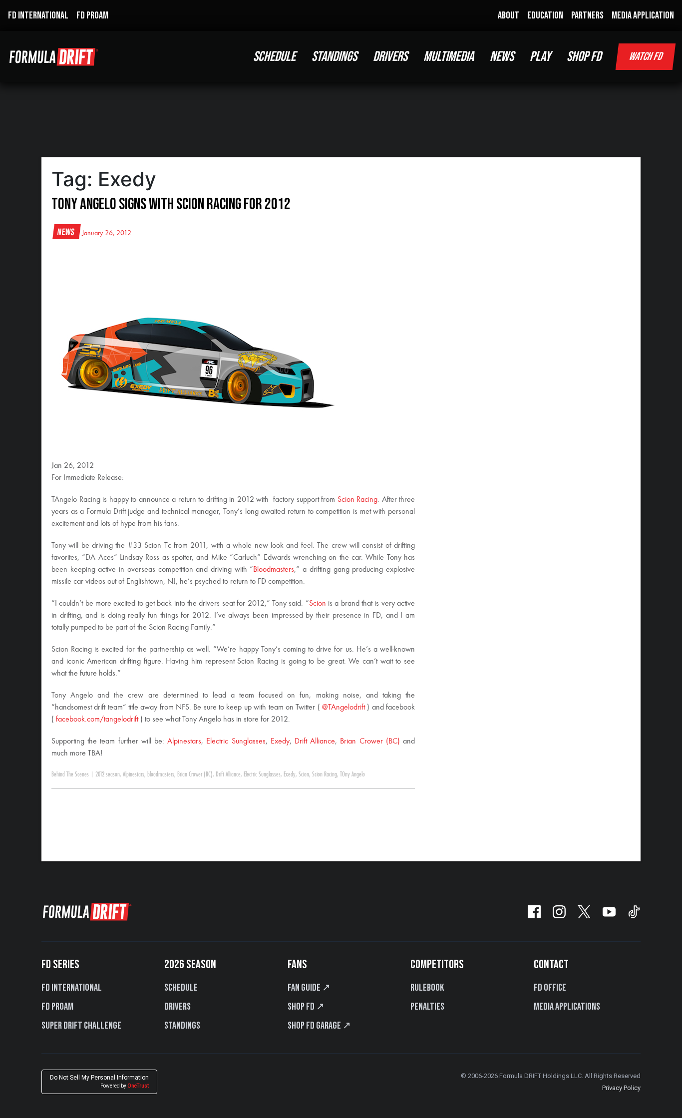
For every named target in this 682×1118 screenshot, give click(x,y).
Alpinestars (184, 741)
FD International (71, 988)
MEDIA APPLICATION (643, 15)
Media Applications (567, 1007)
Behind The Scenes (70, 774)
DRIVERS (390, 56)
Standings (182, 1026)
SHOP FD (584, 56)
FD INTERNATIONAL (38, 15)
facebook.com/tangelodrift (97, 720)
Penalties (427, 1007)
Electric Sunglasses (235, 741)
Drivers (177, 1007)
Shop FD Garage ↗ (319, 1026)
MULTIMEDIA (448, 56)
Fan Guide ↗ (309, 988)
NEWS (502, 56)
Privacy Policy (621, 1088)
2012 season (107, 774)
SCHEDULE (274, 56)
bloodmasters (160, 774)
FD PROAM (92, 15)
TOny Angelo (352, 774)
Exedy (280, 741)
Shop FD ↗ (306, 1007)
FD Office (550, 988)
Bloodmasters (273, 570)
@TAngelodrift (343, 708)
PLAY (540, 56)
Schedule (181, 988)
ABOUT (508, 15)
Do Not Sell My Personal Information (99, 1081)
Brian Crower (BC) (369, 741)
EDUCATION (545, 15)
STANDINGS (334, 56)
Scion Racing (358, 500)
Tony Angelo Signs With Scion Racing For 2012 (171, 204)
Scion (317, 604)
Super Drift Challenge (81, 1026)
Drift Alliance (315, 741)
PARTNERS (587, 15)
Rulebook (427, 988)
